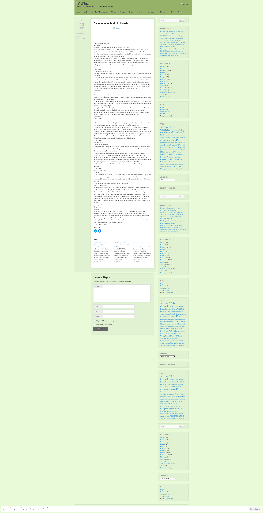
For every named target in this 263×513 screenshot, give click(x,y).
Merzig (183, 149)
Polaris (180, 159)
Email (96, 311)
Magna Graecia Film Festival (172, 147)
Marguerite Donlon (165, 149)
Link (85, 12)
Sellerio (181, 164)
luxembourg (180, 144)
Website (97, 316)
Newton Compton (166, 157)
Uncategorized (165, 96)
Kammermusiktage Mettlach (167, 142)
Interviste (140, 12)
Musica (162, 12)
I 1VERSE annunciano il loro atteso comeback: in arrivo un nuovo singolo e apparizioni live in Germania (173, 53)
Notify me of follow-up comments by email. (106, 321)
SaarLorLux (164, 88)
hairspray (183, 137)
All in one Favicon (170, 116)
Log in (162, 107)
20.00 (162, 127)
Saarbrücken (164, 161)
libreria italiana (178, 142)
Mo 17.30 (173, 152)
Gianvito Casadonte (165, 137)
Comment (98, 286)
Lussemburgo (169, 144)
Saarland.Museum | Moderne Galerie (169, 164)
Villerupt (163, 169)
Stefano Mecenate (166, 92)
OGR (176, 159)
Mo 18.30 (179, 152)
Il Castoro (164, 140)
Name (96, 306)
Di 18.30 (176, 130)
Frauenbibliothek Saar (178, 135)
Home (78, 12)
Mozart (178, 154)
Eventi (131, 12)
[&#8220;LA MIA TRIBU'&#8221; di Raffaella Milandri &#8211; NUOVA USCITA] (123, 252)
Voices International (170, 169)
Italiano (78, 36)
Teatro (180, 12)
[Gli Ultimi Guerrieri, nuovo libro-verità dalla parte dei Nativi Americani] (104, 252)
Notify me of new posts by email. (104, 324)
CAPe (172, 127)
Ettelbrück (170, 135)
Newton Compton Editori (170, 158)
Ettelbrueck (164, 135)
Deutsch (163, 70)
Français (163, 77)
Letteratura (151, 12)
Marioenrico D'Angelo (175, 149)
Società (171, 12)
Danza (122, 12)
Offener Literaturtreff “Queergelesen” (172, 49)
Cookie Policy (36, 510)
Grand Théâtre (175, 137)
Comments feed (165, 112)
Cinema (113, 12)
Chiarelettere (167, 129)
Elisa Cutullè (178, 132)
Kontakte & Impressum (99, 12)
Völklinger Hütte (180, 169)
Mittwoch (168, 152)
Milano (162, 152)
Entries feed (164, 109)
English (162, 73)
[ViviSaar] (83, 3)
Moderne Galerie (168, 154)
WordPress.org (165, 114)
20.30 (166, 127)
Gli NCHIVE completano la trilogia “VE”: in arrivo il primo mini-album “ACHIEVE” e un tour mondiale (171, 38)
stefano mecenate (165, 167)
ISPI (178, 140)
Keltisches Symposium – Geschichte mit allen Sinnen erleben (172, 32)
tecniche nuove (177, 166)
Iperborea (172, 140)
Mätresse (182, 154)
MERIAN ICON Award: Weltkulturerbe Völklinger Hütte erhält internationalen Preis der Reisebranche (172, 44)
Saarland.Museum (173, 162)
